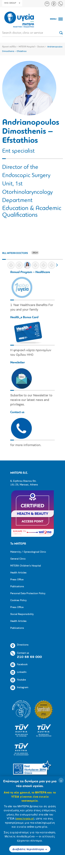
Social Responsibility (22, 614)
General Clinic (18, 559)
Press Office (16, 579)
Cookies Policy (18, 600)
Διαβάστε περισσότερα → (29, 849)
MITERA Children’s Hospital (25, 565)
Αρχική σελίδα (9, 47)
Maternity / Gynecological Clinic (28, 552)
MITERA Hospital (27, 47)
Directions (23, 645)
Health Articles (18, 572)
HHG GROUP (10, 3)
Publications (17, 586)
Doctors (41, 47)
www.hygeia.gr (24, 818)
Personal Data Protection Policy (27, 593)
